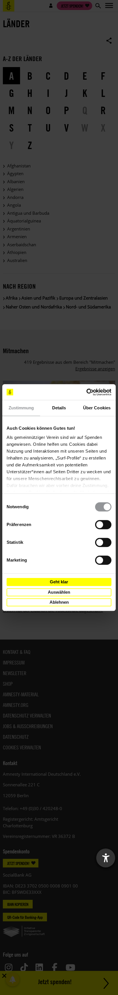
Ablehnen (59, 602)
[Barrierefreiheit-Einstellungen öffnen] (105, 858)
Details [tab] (59, 407)
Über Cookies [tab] (97, 407)
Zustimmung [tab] (21, 407)
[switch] (103, 524)
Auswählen (59, 592)
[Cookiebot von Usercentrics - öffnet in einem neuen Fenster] (86, 392)
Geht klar (59, 581)
